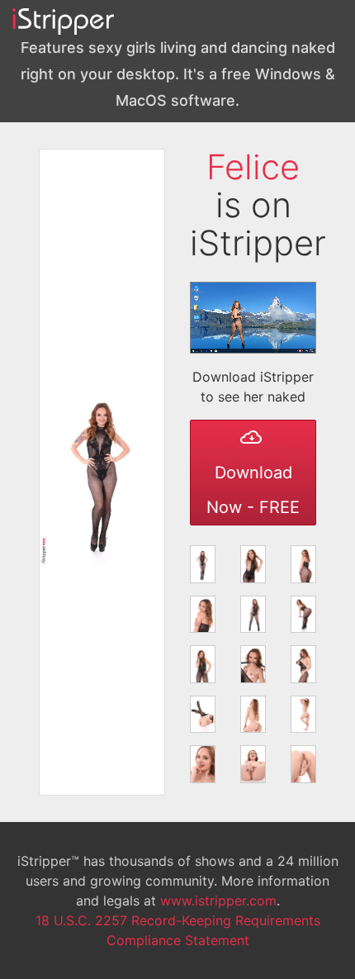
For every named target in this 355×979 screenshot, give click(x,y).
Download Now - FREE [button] (253, 490)
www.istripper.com (218, 900)
